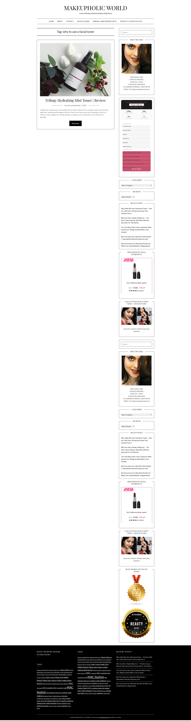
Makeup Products (48, 696)
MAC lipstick (96, 677)
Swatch (59, 706)
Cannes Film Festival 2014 (51, 674)
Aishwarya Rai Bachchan (43, 670)
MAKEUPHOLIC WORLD (95, 8)
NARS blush (55, 698)
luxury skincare (64, 684)
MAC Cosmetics (48, 688)
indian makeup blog (64, 680)
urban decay (106, 693)
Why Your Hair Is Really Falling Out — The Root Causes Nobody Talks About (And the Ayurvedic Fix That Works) (135, 220)
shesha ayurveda (42, 706)
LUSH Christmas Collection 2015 (51, 684)
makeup (40, 696)
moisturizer (40, 698)
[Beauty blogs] (136, 588)
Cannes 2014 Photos (55, 672)
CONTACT (70, 21)
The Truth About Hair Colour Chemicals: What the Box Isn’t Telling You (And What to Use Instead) (136, 229)
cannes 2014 (46, 672)
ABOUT (60, 21)
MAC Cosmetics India (59, 688)
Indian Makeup (52, 680)
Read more (75, 123)
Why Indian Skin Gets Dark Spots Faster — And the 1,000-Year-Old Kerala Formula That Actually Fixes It (136, 211)
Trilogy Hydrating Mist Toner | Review (75, 100)
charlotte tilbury (62, 674)
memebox (65, 696)
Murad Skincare (47, 698)
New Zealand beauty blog (100, 686)
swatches (64, 706)
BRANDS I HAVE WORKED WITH (105, 21)
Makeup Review (57, 696)
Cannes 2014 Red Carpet (66, 672)
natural (60, 698)
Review (69, 703)
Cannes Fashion (41, 674)
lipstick (39, 684)
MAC (71, 683)
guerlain (43, 677)
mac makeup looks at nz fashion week (58, 693)
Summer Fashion (52, 706)
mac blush (39, 688)
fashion (38, 677)
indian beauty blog (85, 667)
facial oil (69, 674)
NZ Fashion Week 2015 (52, 701)
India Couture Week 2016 (54, 677)
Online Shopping (51, 703)
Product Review (61, 703)
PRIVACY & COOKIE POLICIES (131, 21)
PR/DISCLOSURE (83, 21)
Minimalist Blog (104, 717)
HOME (51, 21)
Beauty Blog (65, 670)
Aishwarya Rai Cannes (54, 670)
